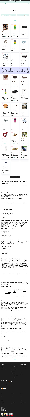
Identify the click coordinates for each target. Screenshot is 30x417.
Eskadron (12, 154)
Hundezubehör (21, 194)
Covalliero (2, 402)
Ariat (2, 400)
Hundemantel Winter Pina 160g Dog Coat (24, 49)
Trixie (22, 307)
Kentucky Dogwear (24, 97)
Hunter (24, 202)
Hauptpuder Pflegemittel (5, 155)
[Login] (26, 3)
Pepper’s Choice (3, 308)
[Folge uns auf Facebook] (4, 380)
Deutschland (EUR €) (4, 384)
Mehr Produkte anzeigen (15, 176)
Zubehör (2, 324)
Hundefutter (18, 283)
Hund (22, 195)
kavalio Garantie (22, 365)
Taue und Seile (4, 336)
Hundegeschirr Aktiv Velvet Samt (5, 49)
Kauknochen (3, 302)
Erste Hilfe (2, 350)
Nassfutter (24, 291)
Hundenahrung (17, 289)
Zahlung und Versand (23, 364)
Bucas (21, 154)
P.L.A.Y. (3, 111)
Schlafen (15, 258)
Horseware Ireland (22, 401)
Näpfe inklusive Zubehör (8, 203)
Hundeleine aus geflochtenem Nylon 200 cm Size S (14, 113)
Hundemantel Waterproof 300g (14, 63)
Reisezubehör (8, 357)
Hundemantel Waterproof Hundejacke (24, 99)
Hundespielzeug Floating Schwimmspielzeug (24, 127)
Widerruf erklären (13, 367)
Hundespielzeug (19, 203)
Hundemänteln (16, 225)
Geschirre (16, 244)
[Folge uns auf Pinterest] (7, 380)
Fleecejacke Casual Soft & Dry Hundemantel (24, 84)
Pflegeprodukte (25, 203)
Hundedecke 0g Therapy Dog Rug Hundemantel (24, 156)
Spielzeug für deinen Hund (23, 331)
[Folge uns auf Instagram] (3, 380)
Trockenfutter (9, 292)
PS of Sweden (3, 408)
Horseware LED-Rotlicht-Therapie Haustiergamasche (5, 34)
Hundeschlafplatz (7, 259)
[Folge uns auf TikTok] (1, 380)
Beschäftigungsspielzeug (5, 340)
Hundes (10, 222)
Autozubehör (3, 357)
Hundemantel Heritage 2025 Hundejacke (14, 156)
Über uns (2, 364)
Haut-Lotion (13, 48)
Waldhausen (4, 83)
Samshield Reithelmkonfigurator (4, 369)
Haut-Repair (13, 33)
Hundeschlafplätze (14, 203)
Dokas (24, 307)
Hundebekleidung (3, 325)
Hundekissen (7, 273)
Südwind (2, 401)
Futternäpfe (3, 244)
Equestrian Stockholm (4, 407)
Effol (3, 97)
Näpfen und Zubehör (7, 293)
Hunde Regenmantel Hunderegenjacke (5, 127)
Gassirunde (16, 318)
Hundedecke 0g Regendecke (23, 141)
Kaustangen (13, 307)
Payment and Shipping (23, 366)
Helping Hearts (3, 367)
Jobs (2, 365)
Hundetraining (16, 325)
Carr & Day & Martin (13, 402)
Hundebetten (7, 263)
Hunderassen (8, 266)
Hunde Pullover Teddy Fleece (24, 113)
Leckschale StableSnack (5, 84)
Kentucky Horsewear (23, 402)
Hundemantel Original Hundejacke (24, 34)
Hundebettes (17, 264)
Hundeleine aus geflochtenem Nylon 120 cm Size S (5, 170)
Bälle (2, 337)
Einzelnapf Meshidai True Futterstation (24, 63)
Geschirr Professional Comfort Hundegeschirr (5, 63)
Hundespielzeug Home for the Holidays (5, 113)
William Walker (8, 322)
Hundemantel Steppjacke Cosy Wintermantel (14, 84)
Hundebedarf (16, 194)
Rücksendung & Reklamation (15, 366)
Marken (2, 366)
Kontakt (12, 365)
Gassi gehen (22, 319)
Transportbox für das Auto (16, 356)
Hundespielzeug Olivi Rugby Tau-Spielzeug (14, 141)
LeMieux (2, 411)
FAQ (11, 364)
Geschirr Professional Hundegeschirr (5, 141)
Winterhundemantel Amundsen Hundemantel (14, 99)
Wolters (12, 83)
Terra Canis (7, 288)
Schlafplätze (6, 244)
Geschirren (13, 202)
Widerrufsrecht (22, 367)
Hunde (15, 263)
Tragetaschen (23, 356)
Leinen (17, 202)
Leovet (12, 401)
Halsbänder (9, 244)
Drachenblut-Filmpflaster (5, 98)
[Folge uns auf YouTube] (6, 380)
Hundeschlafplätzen (4, 226)
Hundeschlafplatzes (14, 261)
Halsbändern (10, 202)
